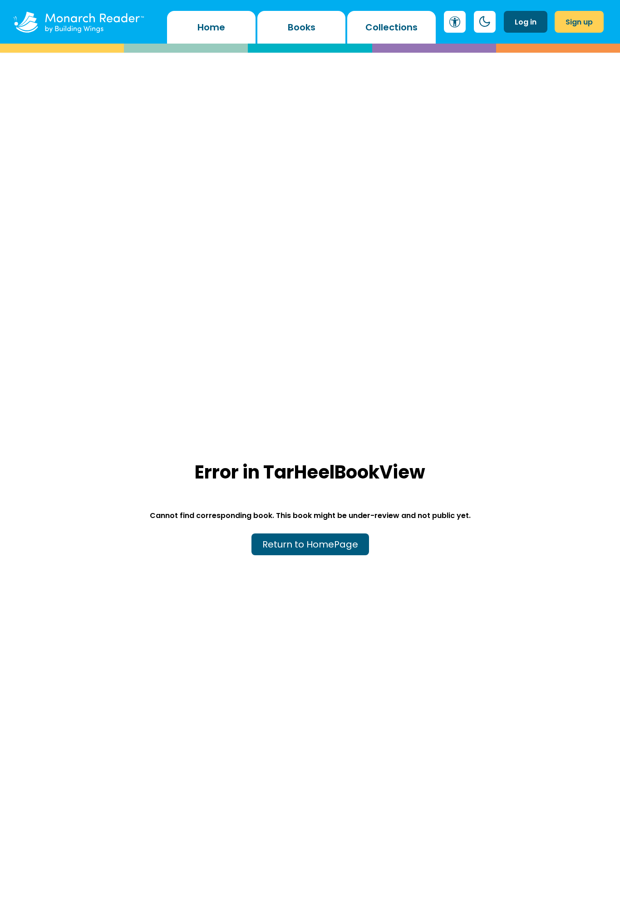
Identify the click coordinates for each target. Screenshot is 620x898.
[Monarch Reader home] (78, 21)
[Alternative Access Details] (455, 22)
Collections (391, 27)
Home (211, 27)
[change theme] (485, 22)
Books (301, 27)
